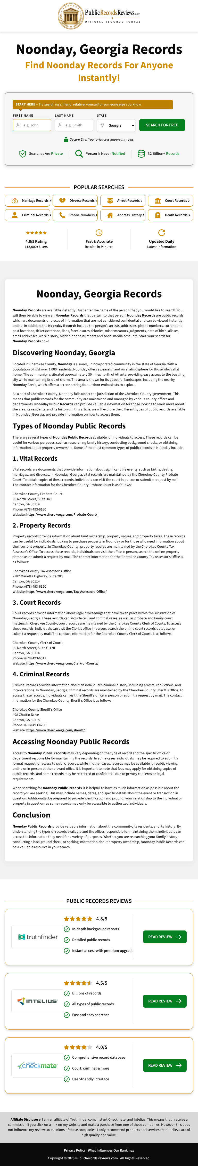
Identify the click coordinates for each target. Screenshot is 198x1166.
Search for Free (162, 125)
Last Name (64, 115)
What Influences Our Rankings (111, 1150)
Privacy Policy (75, 1150)
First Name (23, 115)
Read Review (160, 937)
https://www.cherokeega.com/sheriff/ (55, 730)
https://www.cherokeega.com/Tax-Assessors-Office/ (66, 591)
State (102, 115)
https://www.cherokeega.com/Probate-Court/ (61, 514)
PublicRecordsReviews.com (96, 1158)
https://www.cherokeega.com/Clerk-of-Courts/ (62, 663)
